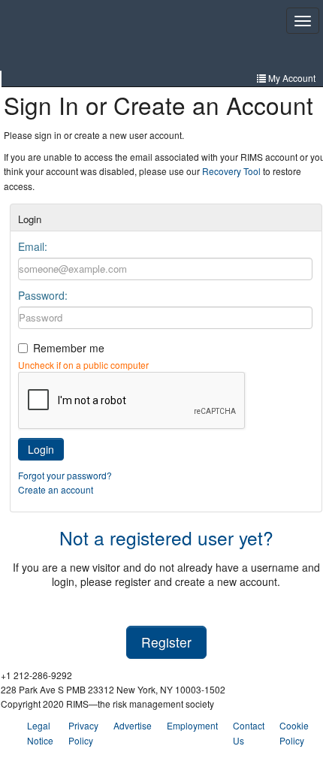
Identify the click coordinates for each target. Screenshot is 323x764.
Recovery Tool (231, 171)
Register (166, 642)
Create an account (55, 489)
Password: (43, 295)
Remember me (68, 347)
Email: (32, 246)
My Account (290, 77)
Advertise (132, 725)
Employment (192, 725)
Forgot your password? (65, 475)
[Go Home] (76, 37)
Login (41, 449)
